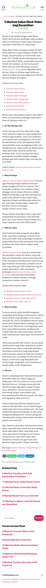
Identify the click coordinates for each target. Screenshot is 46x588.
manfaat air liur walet (11, 69)
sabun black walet (29, 462)
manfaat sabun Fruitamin (16, 95)
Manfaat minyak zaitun (12, 252)
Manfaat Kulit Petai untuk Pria (16, 540)
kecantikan (11, 16)
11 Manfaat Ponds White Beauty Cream (21, 482)
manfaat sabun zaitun (15, 92)
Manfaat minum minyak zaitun (19, 291)
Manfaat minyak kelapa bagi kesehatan (18, 180)
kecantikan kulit (10, 462)
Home (5, 16)
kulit (17, 462)
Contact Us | (25, 579)
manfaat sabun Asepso (15, 88)
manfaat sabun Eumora (15, 109)
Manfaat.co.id (13, 575)
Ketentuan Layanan (10, 582)
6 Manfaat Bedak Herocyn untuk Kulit (20, 495)
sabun (21, 462)
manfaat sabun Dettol (15, 106)
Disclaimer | (15, 579)
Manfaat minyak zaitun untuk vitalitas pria (24, 294)
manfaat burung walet (24, 167)
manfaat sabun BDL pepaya (17, 102)
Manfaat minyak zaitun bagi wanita (21, 298)
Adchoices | (6, 579)
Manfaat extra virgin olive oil (18, 301)
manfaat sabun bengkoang (17, 99)
